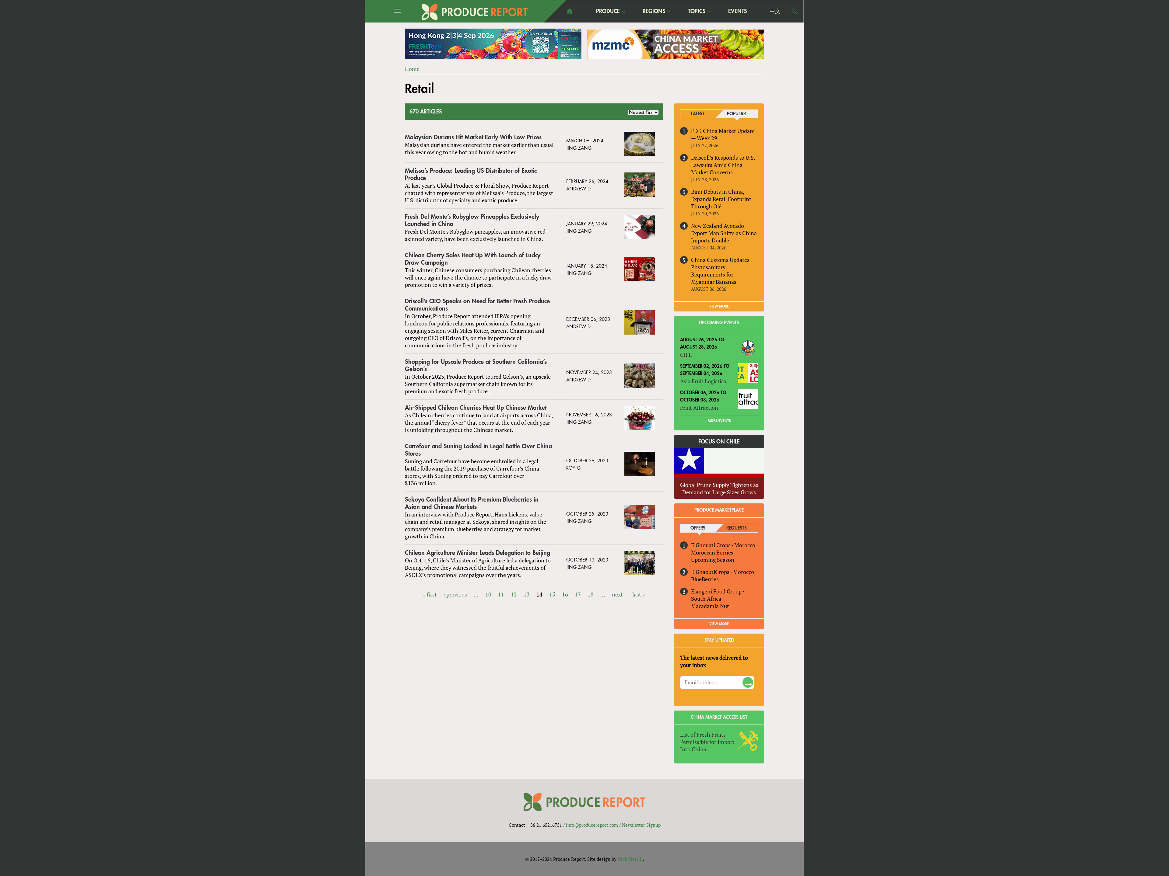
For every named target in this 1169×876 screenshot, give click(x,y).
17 (578, 594)
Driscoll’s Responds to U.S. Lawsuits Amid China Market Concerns (723, 165)
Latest (697, 114)
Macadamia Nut (710, 606)
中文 (775, 11)
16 (565, 594)
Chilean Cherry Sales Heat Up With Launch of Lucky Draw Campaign (472, 259)
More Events (719, 420)
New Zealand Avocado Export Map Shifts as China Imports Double (724, 233)
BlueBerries (705, 579)
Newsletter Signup (641, 825)
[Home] (475, 12)
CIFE (686, 354)
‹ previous (455, 594)
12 (514, 594)
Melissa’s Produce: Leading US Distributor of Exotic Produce (471, 174)
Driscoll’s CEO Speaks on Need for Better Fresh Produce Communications (477, 305)
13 (527, 594)
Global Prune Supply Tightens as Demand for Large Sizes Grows (719, 488)
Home (412, 68)
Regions (654, 12)
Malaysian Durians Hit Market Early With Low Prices (473, 137)
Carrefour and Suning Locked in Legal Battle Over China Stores (478, 450)
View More (719, 624)
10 (488, 594)
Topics (696, 12)
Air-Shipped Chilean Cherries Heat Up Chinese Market (475, 408)
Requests (736, 528)
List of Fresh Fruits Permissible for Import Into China (707, 742)
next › (619, 594)
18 (591, 594)
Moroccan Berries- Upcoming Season (713, 556)
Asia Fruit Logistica (703, 381)
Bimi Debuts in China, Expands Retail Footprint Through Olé (721, 199)
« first (430, 594)
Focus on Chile (719, 441)
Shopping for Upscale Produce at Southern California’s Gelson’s (476, 365)
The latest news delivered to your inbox (714, 661)
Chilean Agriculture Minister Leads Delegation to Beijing (477, 553)
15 (552, 594)
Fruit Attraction (699, 407)
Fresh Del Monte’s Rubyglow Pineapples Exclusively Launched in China (472, 220)
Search (794, 11)
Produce (608, 12)
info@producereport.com (592, 825)
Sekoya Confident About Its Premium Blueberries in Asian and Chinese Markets (472, 503)
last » (638, 594)
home (569, 11)
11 (501, 594)
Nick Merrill (630, 859)
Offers (697, 528)
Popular (736, 114)
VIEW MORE (719, 306)
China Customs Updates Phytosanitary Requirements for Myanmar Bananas (720, 270)
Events (737, 11)
